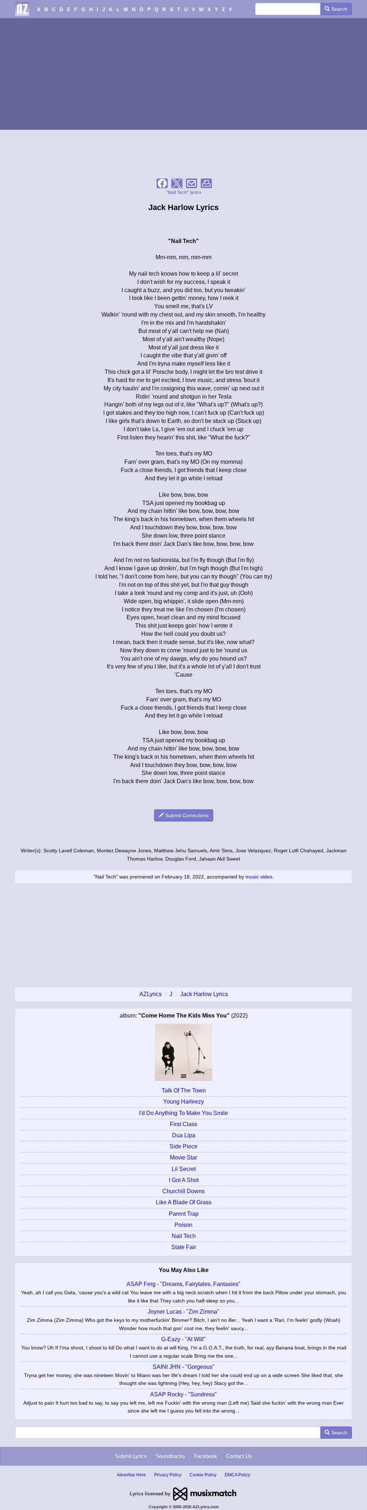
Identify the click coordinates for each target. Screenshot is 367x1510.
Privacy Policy (167, 1474)
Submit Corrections (186, 815)
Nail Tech (184, 1236)
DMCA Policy (237, 1474)
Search (338, 9)
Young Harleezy (183, 1102)
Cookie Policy (203, 1474)
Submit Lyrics (131, 1456)
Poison (183, 1225)
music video (259, 877)
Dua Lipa (183, 1135)
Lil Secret (184, 1169)
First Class (183, 1124)
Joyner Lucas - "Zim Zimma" (183, 1312)
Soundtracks (170, 1456)
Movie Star (183, 1157)
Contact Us (239, 1456)
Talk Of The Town (184, 1090)
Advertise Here (131, 1474)
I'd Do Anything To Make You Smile (183, 1113)
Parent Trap (184, 1214)
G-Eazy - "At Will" (183, 1339)
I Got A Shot (184, 1180)
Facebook (205, 1456)
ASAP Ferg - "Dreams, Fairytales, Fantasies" (183, 1284)
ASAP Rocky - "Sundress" (183, 1394)
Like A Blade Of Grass (183, 1202)
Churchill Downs (183, 1191)
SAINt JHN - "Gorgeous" (184, 1367)
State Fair (183, 1247)
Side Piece (183, 1146)
